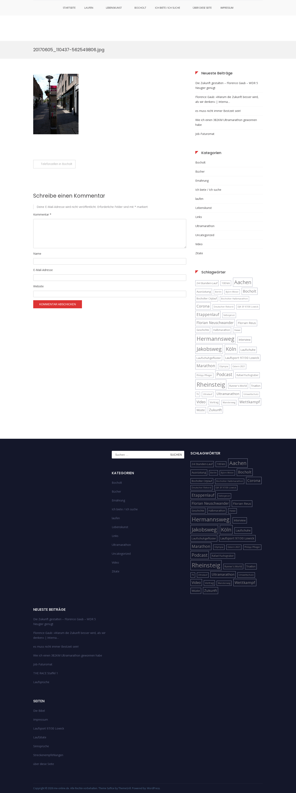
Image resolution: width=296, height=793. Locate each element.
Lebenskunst (114, 7)
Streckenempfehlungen (48, 755)
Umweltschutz (251, 394)
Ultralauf (207, 394)
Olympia (223, 366)
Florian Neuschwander (215, 322)
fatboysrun (229, 315)
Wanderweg (229, 402)
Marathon (206, 365)
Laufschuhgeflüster (209, 358)
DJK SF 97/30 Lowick (248, 306)
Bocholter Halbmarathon (234, 298)
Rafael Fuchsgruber (248, 375)
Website (38, 286)
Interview (244, 340)
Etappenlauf (208, 314)
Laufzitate (39, 737)
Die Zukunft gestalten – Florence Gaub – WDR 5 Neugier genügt (226, 85)
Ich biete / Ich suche (167, 7)
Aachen (242, 282)
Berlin (218, 291)
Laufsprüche (41, 682)
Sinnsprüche (41, 746)
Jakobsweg (209, 348)
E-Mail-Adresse (43, 270)
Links (198, 217)
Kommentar (42, 214)
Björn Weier (232, 291)
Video (199, 244)
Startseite (69, 7)
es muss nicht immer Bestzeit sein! (218, 111)
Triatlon (255, 386)
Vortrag (214, 402)
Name (37, 253)
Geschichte (203, 330)
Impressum (226, 7)
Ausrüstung (204, 291)
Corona (203, 305)
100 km (226, 283)
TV (198, 394)
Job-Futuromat (204, 134)
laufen (88, 7)
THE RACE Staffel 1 (45, 673)
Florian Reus (247, 323)
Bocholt (140, 7)
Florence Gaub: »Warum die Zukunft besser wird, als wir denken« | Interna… (227, 99)
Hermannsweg (215, 338)
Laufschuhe (248, 350)
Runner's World (238, 386)
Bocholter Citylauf (207, 298)
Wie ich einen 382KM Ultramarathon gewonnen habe (226, 122)
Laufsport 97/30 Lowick (242, 358)
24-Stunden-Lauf (207, 283)
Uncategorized (204, 235)
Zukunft (215, 409)
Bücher (200, 171)
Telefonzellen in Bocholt (56, 164)
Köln (231, 348)
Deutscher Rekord (223, 306)
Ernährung (202, 180)
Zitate (199, 253)
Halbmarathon (221, 330)
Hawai (237, 330)
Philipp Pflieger (204, 375)
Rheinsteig (211, 384)
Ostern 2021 (238, 366)
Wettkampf (249, 401)
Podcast (224, 374)
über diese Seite (202, 7)
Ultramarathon (204, 226)
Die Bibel (39, 711)
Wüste (201, 410)
